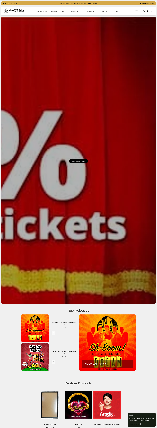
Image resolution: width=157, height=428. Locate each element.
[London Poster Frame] (50, 405)
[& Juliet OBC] (78, 405)
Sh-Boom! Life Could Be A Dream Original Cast (64, 323)
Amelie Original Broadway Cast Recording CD (107, 424)
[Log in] (148, 11)
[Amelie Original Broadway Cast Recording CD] (107, 405)
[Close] (153, 415)
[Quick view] (60, 391)
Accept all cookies (134, 424)
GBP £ (136, 11)
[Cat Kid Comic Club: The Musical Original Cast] (35, 357)
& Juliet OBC (78, 424)
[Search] (144, 11)
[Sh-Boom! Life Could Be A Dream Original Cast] (35, 328)
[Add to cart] (53, 333)
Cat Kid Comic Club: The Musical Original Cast (64, 352)
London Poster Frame (50, 424)
